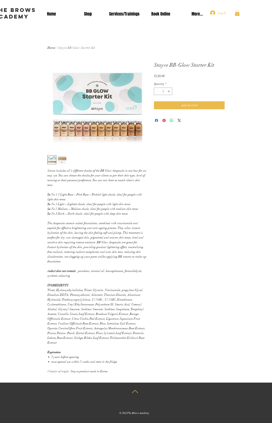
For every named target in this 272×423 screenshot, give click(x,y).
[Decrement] (157, 91)
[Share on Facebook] (156, 120)
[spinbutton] (163, 91)
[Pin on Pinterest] (164, 120)
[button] (237, 13)
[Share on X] (179, 120)
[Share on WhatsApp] (171, 120)
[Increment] (169, 91)
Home (51, 48)
